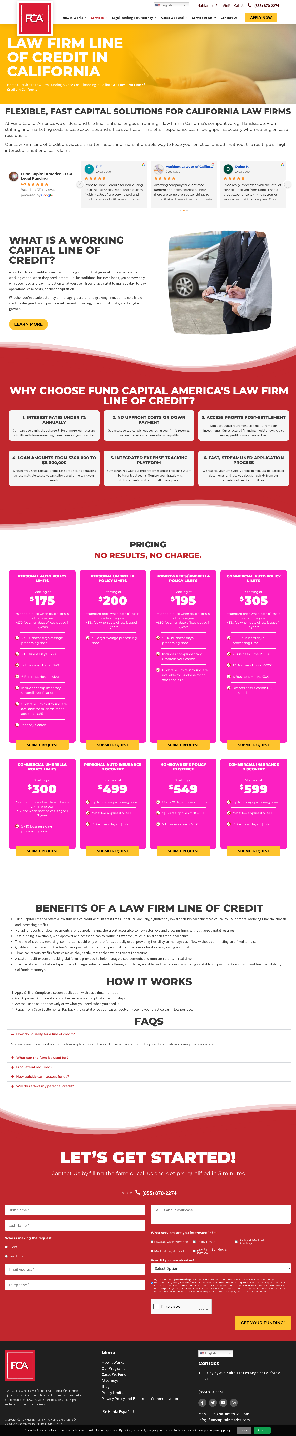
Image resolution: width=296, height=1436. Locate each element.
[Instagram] (234, 1403)
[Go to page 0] (180, 210)
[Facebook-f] (202, 1403)
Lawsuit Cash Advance (171, 1241)
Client (12, 1246)
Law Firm (15, 1256)
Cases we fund (172, 17)
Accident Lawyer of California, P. (189, 167)
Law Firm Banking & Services (211, 1251)
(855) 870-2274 (210, 1391)
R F (99, 167)
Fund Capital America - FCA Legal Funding (47, 176)
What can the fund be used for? (42, 1058)
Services (97, 17)
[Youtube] (223, 1403)
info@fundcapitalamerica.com (224, 1419)
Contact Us (229, 17)
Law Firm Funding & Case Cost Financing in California (75, 85)
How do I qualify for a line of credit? (45, 1034)
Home (11, 85)
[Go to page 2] (187, 210)
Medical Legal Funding (171, 1251)
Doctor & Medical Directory (251, 1242)
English (166, 5)
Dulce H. (242, 167)
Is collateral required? (34, 1067)
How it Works (73, 17)
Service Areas (202, 17)
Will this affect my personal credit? (45, 1086)
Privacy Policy (257, 1291)
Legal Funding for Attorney (132, 17)
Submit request (42, 744)
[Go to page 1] (184, 210)
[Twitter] (213, 1403)
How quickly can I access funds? (42, 1077)
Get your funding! (263, 1322)
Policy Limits (205, 1241)
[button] (149, 1034)
